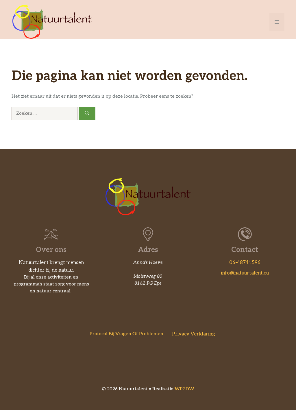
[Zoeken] (87, 113)
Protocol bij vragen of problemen (126, 334)
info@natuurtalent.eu (245, 273)
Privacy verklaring (193, 334)
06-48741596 (244, 263)
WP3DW (184, 389)
